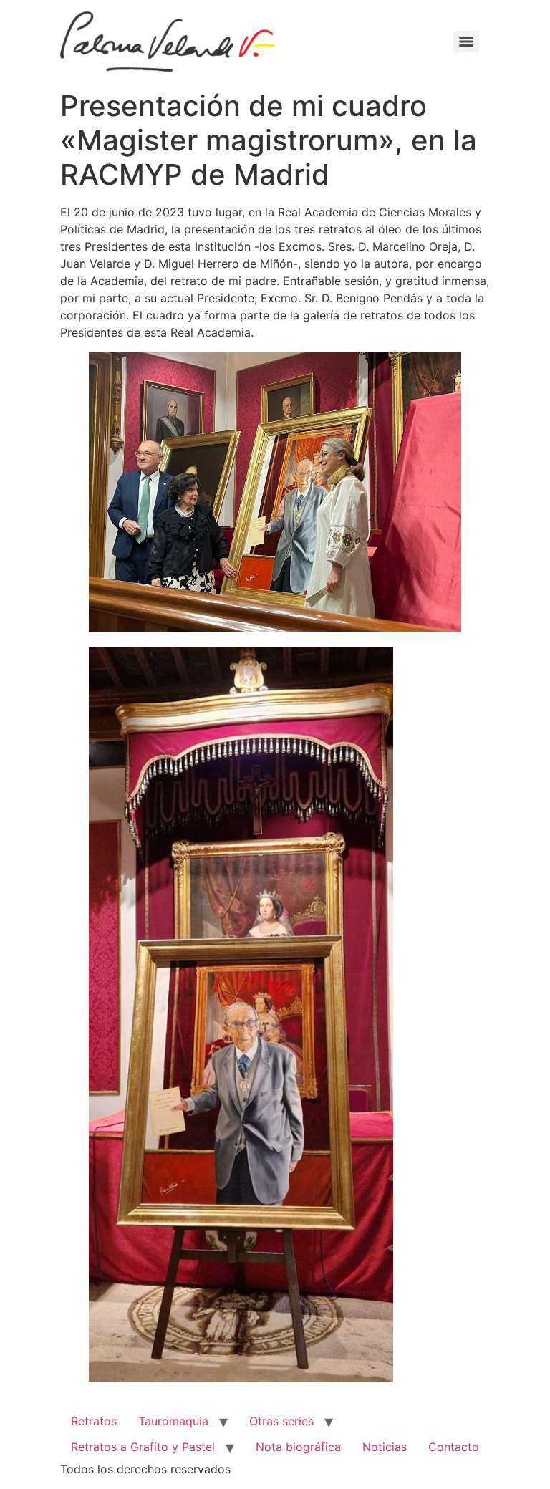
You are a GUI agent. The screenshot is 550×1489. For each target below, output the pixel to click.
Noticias (384, 1447)
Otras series (281, 1421)
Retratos (94, 1421)
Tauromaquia (173, 1421)
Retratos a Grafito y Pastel (143, 1447)
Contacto (453, 1447)
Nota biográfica (298, 1447)
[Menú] (466, 41)
